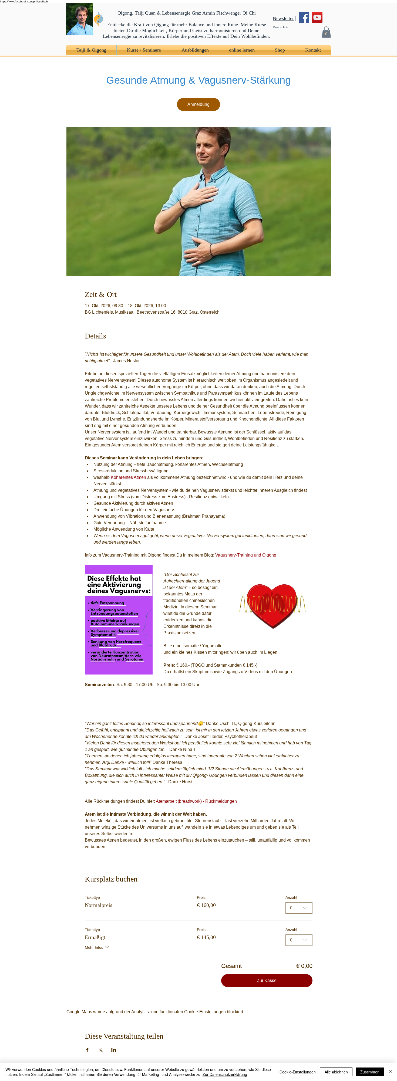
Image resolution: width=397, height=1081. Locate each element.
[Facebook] (304, 17)
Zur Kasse (267, 980)
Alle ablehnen (336, 1072)
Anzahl (291, 897)
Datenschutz (280, 27)
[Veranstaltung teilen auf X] (100, 1050)
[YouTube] (317, 17)
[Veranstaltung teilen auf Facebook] (87, 1050)
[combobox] (298, 908)
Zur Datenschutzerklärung (225, 1074)
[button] (326, 32)
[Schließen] (390, 1072)
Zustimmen (369, 1072)
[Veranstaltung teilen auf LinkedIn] (113, 1050)
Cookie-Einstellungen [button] (298, 1072)
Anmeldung (198, 104)
